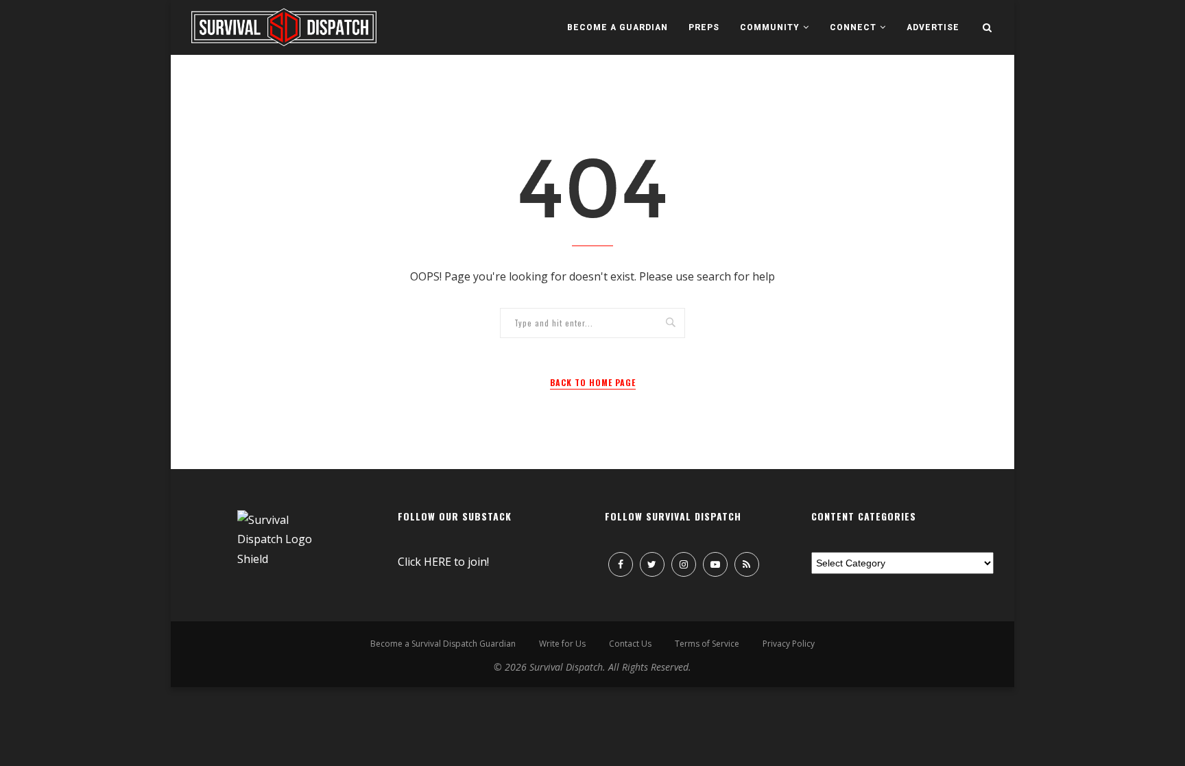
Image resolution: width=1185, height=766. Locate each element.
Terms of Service (707, 643)
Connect (853, 27)
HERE (437, 561)
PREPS (704, 27)
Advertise (933, 27)
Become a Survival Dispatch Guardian (443, 643)
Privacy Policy (789, 643)
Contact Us (630, 643)
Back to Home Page (593, 382)
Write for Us (562, 643)
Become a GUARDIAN (617, 27)
